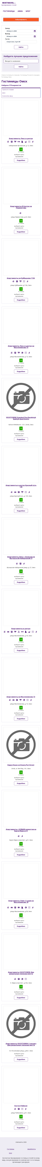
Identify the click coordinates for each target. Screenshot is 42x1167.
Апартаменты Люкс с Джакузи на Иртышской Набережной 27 (21, 557)
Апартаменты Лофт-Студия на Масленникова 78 (21, 901)
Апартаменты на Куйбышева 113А (21, 278)
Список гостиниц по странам (10, 75)
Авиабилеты (31, 1149)
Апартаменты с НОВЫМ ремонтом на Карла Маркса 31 (21, 830)
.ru (8, 4)
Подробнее (21, 160)
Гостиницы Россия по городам (29, 75)
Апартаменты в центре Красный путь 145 (21, 486)
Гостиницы (10, 1149)
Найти (21, 47)
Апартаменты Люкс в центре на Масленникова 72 (21, 347)
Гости (7, 39)
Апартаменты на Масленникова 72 (21, 697)
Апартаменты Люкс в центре (21, 138)
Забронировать (21, 19)
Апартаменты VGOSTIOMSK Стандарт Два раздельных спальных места (21, 1044)
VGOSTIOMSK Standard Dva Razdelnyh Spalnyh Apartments (21, 418)
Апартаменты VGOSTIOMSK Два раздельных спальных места (21, 973)
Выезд (7, 34)
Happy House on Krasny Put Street (20, 765)
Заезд (7, 28)
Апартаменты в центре (20, 629)
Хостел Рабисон (20, 1106)
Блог (10, 1153)
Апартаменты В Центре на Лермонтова (21, 207)
